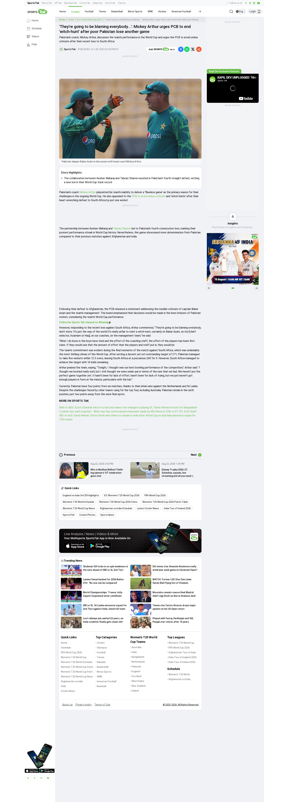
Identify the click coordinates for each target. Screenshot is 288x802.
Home (35, 20)
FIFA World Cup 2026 (71, 652)
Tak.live (122, 3)
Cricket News (68, 691)
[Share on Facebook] (181, 49)
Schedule (37, 28)
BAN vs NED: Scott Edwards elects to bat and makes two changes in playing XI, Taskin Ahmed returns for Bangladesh (128, 407)
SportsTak (33, 3)
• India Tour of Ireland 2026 (181, 662)
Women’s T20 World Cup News (77, 676)
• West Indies (137, 681)
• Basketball (102, 667)
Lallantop (97, 3)
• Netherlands (137, 661)
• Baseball (101, 686)
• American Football (106, 681)
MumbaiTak (70, 3)
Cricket (71, 19)
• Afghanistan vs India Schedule (178, 679)
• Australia (135, 647)
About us (67, 704)
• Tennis (100, 657)
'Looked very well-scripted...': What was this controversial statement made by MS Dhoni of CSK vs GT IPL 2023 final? (128, 411)
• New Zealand (138, 686)
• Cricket (100, 642)
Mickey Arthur (87, 192)
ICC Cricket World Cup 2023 (89, 19)
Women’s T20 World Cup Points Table (77, 672)
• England (135, 671)
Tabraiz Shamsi (122, 228)
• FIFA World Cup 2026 (178, 647)
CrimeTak (85, 3)
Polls (34, 44)
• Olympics (101, 647)
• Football (101, 652)
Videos (35, 36)
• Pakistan (135, 666)
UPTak (58, 3)
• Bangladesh (137, 657)
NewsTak (47, 3)
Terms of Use (102, 704)
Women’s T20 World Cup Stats (77, 667)
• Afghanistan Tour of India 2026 (181, 652)
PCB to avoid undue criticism (149, 196)
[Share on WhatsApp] (187, 49)
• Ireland (134, 690)
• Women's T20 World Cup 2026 (180, 643)
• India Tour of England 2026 (182, 657)
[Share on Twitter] (193, 49)
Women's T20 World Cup (73, 657)
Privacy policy (83, 704)
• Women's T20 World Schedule (178, 674)
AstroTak (110, 3)
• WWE (99, 676)
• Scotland (135, 676)
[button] (62, 11)
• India (133, 652)
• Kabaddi (101, 662)
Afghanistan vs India (72, 681)
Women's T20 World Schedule (76, 662)
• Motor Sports (103, 671)
